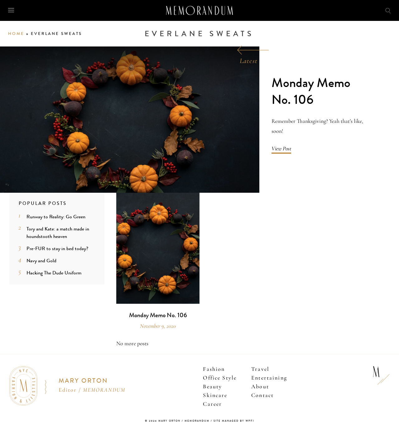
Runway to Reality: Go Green (55, 216)
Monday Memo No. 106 (311, 92)
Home (16, 33)
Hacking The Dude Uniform (53, 272)
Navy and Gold (41, 260)
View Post (281, 148)
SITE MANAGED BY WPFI (234, 421)
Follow (355, 10)
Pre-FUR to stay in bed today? (57, 248)
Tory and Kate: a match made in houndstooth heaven (57, 232)
